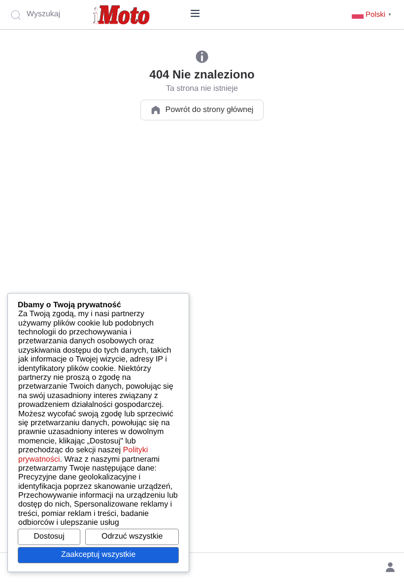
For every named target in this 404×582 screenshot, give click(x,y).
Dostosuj (49, 536)
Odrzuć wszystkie (132, 536)
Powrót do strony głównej (210, 110)
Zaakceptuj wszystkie (98, 554)
